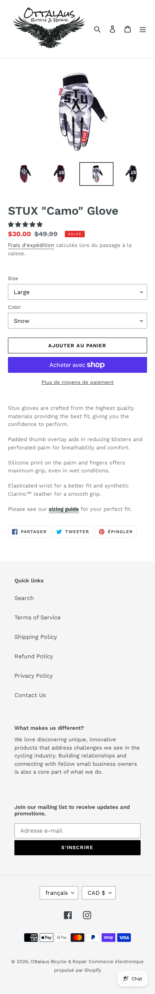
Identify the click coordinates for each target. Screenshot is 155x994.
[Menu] (142, 29)
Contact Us (30, 695)
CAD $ (96, 892)
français (56, 892)
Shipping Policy (35, 636)
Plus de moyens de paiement (77, 382)
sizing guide (64, 509)
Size (13, 278)
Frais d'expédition (31, 245)
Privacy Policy (33, 675)
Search (24, 598)
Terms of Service (37, 617)
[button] (26, 224)
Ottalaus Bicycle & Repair (59, 961)
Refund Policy (33, 656)
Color (14, 307)
